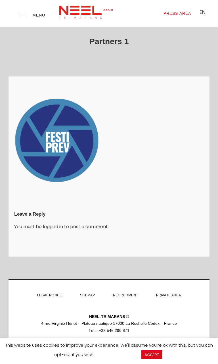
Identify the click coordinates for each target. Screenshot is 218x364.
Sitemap (87, 295)
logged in (53, 226)
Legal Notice (49, 295)
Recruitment (125, 295)
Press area (177, 13)
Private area (168, 295)
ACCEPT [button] (151, 354)
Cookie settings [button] (117, 354)
